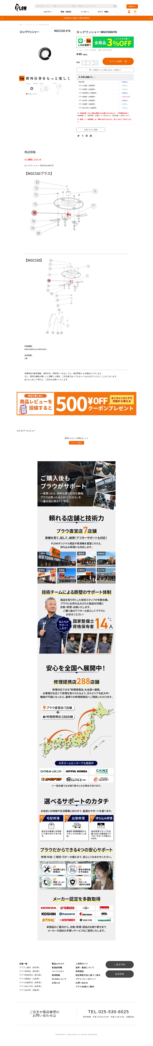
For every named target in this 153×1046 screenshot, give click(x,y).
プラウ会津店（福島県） (30, 990)
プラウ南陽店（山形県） (30, 979)
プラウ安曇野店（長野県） (31, 983)
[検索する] (115, 6)
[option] (45, 55)
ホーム (20, 25)
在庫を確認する (87, 77)
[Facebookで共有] (83, 136)
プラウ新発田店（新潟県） (31, 975)
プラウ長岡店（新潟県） (30, 971)
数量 (78, 62)
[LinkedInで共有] (91, 136)
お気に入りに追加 (91, 130)
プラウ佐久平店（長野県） (31, 986)
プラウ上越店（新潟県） (30, 967)
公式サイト (132, 6)
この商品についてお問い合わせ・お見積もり (106, 70)
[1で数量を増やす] (96, 63)
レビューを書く (76, 443)
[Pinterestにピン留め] (87, 136)
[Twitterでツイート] (78, 136)
